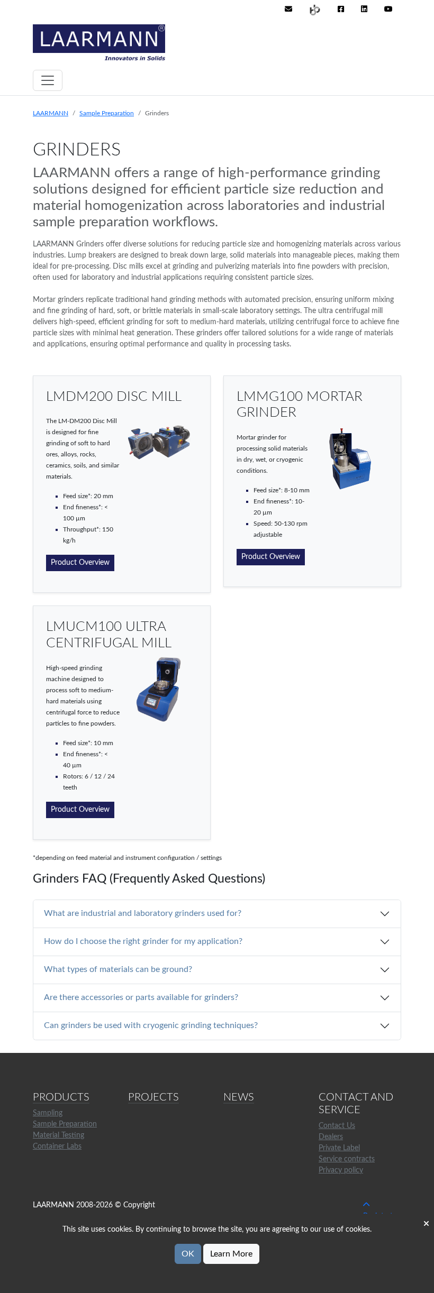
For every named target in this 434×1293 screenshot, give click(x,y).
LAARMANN (50, 113)
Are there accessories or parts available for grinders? (141, 997)
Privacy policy (341, 1170)
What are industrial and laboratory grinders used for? (142, 913)
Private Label (339, 1148)
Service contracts (347, 1159)
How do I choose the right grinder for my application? (143, 941)
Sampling (47, 1113)
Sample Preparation (106, 113)
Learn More (231, 1254)
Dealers (331, 1137)
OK (188, 1254)
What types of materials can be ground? (118, 969)
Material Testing (58, 1135)
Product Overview (80, 562)
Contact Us (337, 1126)
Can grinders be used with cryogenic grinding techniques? (151, 1025)
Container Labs (57, 1146)
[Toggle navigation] (47, 80)
